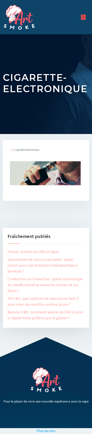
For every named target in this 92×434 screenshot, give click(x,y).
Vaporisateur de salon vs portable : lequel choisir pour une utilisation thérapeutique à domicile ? (42, 265)
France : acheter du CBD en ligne (33, 251)
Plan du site (46, 431)
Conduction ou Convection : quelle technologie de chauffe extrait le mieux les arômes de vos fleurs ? (45, 284)
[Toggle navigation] (83, 17)
